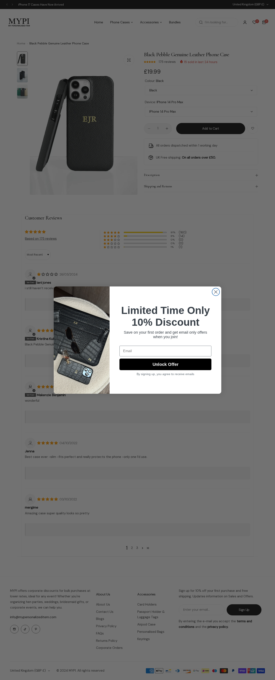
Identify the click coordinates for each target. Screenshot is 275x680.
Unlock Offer (166, 364)
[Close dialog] (216, 292)
